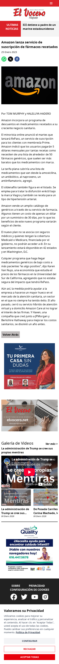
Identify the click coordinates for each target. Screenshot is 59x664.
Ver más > (52, 444)
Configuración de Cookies (29, 589)
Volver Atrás (11, 334)
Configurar (29, 640)
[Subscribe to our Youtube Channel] (35, 597)
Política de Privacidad (28, 632)
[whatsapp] (4, 59)
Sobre (15, 586)
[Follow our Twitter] (24, 597)
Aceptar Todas (29, 657)
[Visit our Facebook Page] (14, 597)
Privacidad (37, 586)
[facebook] (17, 59)
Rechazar (29, 649)
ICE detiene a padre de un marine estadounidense (39, 27)
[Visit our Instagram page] (45, 597)
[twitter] (10, 59)
